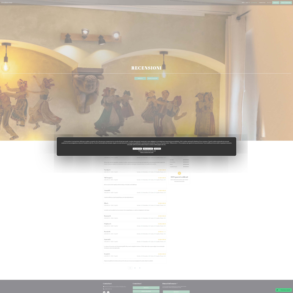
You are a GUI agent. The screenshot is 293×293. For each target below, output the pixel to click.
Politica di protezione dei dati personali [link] (147, 150)
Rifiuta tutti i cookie (148, 148)
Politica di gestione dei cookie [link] (146, 152)
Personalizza (157, 148)
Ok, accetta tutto (137, 148)
